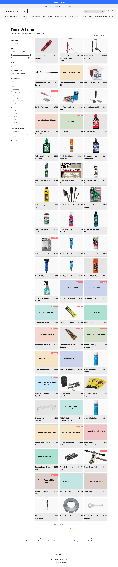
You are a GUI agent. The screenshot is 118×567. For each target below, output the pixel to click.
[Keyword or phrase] (12, 73)
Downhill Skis (24, 16)
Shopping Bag (78, 541)
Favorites (65, 541)
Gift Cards (91, 541)
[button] (16, 11)
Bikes (44, 16)
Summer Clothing (66, 16)
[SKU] (12, 81)
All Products (13, 16)
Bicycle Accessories (28, 33)
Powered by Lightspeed (59, 562)
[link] (69, 6)
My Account (39, 541)
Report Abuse (63, 559)
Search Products (26, 541)
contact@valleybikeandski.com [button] (104, 16)
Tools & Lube (41, 33)
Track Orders (52, 541)
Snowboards (35, 16)
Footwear (78, 16)
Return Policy (54, 559)
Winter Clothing (53, 16)
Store (18, 33)
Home (12, 33)
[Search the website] (103, 11)
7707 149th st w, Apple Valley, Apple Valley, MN (20, 135)
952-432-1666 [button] (87, 16)
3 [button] (61, 528)
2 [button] (58, 528)
